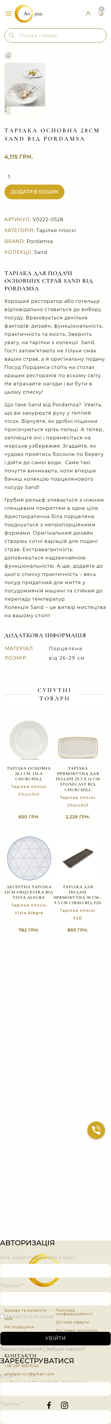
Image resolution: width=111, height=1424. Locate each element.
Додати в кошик (34, 192)
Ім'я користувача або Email (38, 1258)
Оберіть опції (72, 817)
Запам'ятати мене (29, 1317)
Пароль (12, 1286)
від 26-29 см (67, 658)
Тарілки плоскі (56, 230)
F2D (78, 918)
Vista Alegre (29, 913)
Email (9, 1376)
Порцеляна (65, 648)
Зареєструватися (21, 1349)
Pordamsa (40, 241)
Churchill (29, 794)
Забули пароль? (65, 1349)
